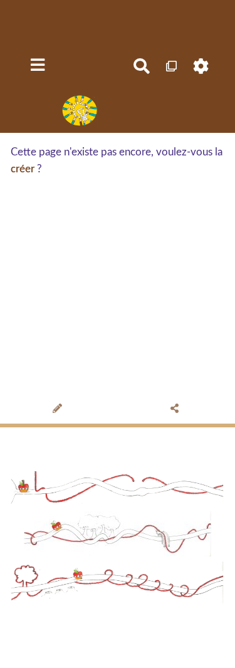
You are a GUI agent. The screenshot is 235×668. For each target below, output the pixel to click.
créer (22, 169)
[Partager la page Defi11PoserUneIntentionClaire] (176, 409)
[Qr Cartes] (172, 66)
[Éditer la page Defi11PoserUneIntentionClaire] (59, 409)
